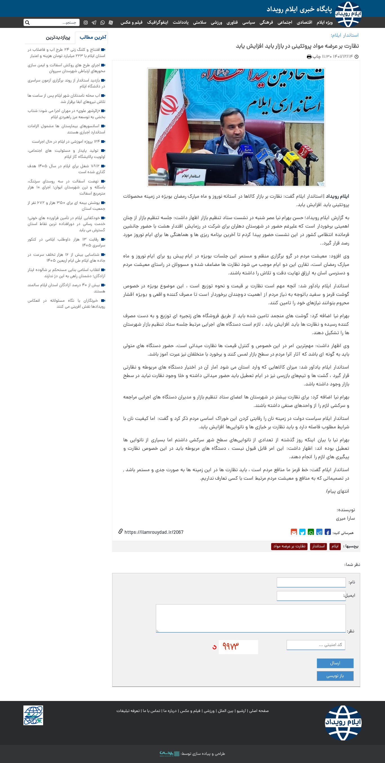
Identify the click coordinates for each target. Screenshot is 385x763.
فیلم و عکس (132, 22)
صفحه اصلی (259, 711)
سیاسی (248, 22)
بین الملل (225, 711)
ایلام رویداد (337, 196)
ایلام (335, 546)
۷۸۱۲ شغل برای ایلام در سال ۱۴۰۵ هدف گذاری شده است (66, 169)
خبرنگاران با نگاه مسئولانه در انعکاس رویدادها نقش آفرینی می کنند (66, 304)
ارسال (335, 663)
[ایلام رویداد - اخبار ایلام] (343, 723)
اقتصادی (304, 22)
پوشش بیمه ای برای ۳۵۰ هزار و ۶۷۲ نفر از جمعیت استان (66, 206)
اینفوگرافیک (157, 22)
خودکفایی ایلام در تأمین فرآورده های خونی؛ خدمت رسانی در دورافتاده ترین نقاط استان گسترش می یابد (66, 224)
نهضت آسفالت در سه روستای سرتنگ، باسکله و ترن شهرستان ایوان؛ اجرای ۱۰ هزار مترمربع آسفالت (66, 187)
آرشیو (241, 711)
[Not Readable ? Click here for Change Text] (214, 647)
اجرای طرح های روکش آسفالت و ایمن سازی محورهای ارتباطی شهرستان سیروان (66, 68)
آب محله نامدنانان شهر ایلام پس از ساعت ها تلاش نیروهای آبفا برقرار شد (66, 99)
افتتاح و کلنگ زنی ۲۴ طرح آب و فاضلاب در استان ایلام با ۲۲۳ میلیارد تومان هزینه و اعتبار (66, 53)
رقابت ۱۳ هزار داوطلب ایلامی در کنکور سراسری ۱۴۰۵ (66, 243)
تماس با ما (151, 711)
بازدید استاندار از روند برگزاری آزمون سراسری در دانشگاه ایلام (66, 84)
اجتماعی (285, 22)
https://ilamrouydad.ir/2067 (153, 533)
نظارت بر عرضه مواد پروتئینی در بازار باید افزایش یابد (297, 46)
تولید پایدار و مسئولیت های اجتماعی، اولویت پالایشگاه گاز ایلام (66, 154)
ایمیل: (350, 595)
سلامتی (199, 22)
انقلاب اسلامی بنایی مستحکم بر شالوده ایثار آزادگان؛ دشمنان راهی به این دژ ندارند (66, 273)
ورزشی (216, 22)
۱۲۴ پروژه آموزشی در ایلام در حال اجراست (66, 142)
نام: (352, 582)
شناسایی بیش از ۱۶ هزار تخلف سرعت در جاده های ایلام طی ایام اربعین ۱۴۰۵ (66, 258)
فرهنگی (266, 22)
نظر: (350, 631)
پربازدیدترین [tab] (58, 37)
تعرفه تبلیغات (128, 711)
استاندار (318, 546)
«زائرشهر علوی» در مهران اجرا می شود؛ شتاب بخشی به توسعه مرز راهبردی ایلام (66, 114)
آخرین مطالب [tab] (93, 37)
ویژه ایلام (325, 22)
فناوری (232, 22)
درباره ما (170, 711)
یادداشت (181, 22)
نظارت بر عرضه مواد (289, 546)
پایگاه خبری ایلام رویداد (299, 9)
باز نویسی (335, 676)
